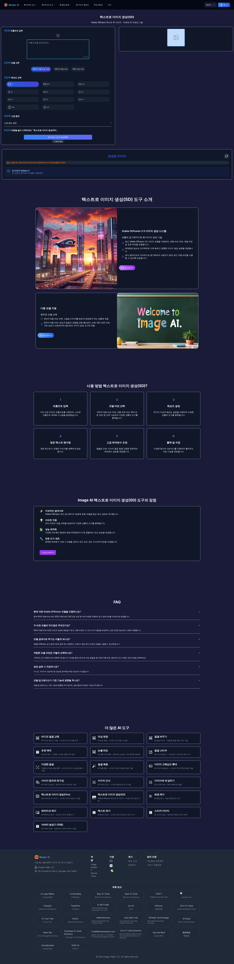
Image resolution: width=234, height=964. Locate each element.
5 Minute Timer (93, 873)
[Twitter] (117, 865)
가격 (109, 5)
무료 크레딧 (98, 5)
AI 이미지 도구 (29, 5)
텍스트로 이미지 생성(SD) (58, 137)
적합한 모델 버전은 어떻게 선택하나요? (53, 653)
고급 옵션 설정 (10, 123)
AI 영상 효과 (64, 5)
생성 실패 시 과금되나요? (46, 666)
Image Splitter (93, 866)
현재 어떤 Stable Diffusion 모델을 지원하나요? (57, 611)
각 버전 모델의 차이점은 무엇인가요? (52, 625)
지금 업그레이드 (127, 268)
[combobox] (211, 4)
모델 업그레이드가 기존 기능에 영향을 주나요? (57, 680)
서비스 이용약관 (154, 865)
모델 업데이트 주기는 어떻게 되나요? (52, 639)
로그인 (226, 5)
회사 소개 (132, 861)
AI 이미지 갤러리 (82, 5)
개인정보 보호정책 (155, 861)
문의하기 (132, 865)
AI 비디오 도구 (47, 5)
